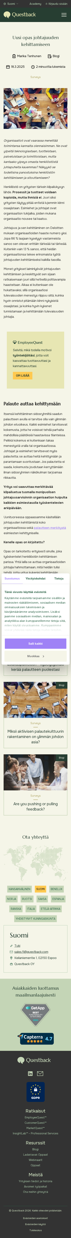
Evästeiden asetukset (35, 1218)
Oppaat (35, 1165)
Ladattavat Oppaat (35, 1154)
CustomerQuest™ (35, 1122)
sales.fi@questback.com (31, 952)
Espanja (58, 899)
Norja (11, 899)
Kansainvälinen (19, 889)
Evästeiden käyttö (35, 1224)
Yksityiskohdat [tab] (35, 578)
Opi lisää (22, 375)
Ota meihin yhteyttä (35, 1192)
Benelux (56, 889)
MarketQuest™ (35, 1128)
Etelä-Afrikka (50, 909)
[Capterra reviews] (35, 1039)
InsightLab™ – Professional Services (35, 1133)
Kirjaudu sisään (58, 4)
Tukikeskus (35, 1230)
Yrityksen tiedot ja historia (35, 1181)
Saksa (42, 899)
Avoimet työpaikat (35, 1186)
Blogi (35, 1149)
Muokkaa (33, 656)
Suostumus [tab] (12, 578)
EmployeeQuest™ (35, 1117)
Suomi (11, 4)
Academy (35, 4)
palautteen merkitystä (50, 528)
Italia (31, 909)
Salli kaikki (35, 643)
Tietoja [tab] (58, 578)
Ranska (16, 909)
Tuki (17, 946)
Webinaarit (35, 1160)
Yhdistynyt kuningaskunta (35, 918)
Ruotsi (27, 899)
